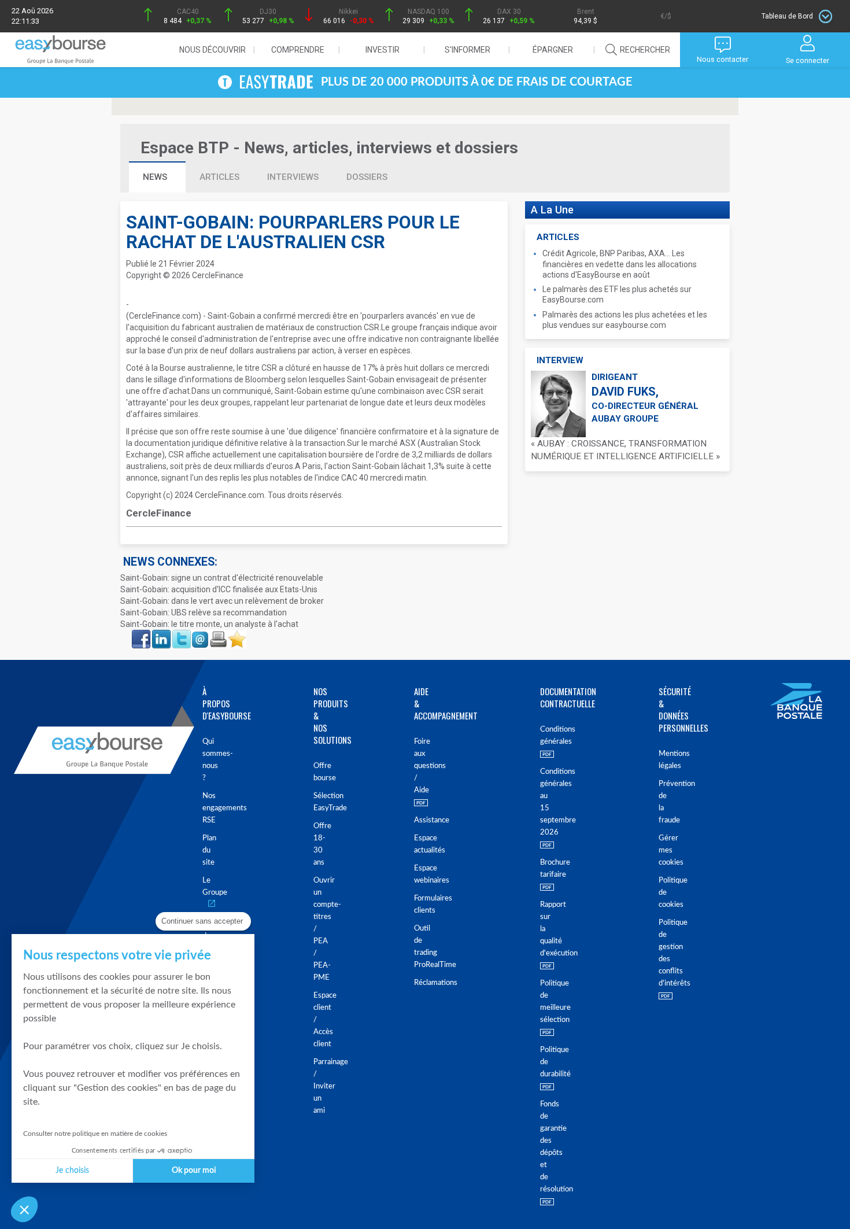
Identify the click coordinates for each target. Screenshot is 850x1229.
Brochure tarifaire (541, 869)
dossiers (366, 177)
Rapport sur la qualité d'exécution (541, 929)
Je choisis (72, 1171)
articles (219, 177)
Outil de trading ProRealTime (416, 947)
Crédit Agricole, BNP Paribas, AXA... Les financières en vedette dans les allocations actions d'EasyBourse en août (619, 264)
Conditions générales (541, 735)
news (156, 177)
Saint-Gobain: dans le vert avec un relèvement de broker (222, 601)
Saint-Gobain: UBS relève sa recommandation (203, 612)
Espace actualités (416, 844)
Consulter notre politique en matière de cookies (95, 1133)
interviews (293, 177)
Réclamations (416, 983)
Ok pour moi (194, 1171)
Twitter (181, 633)
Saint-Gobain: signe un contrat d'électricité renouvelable (221, 577)
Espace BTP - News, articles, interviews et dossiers (329, 147)
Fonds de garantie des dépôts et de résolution (541, 1147)
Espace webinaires (416, 874)
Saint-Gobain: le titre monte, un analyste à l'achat (209, 624)
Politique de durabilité (541, 1062)
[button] (24, 1209)
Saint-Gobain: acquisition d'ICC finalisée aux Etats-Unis (218, 589)
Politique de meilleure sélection (541, 1002)
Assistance (416, 820)
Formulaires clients (416, 904)
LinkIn (160, 633)
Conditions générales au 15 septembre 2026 (541, 802)
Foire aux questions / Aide (416, 766)
